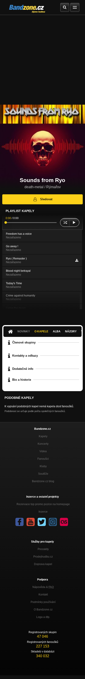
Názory (71, 331)
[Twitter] (42, 522)
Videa (43, 451)
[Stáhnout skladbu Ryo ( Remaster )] (76, 260)
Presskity (43, 549)
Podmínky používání (43, 602)
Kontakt (43, 594)
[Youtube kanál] (31, 522)
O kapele (41, 331)
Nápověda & (43, 587)
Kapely (43, 436)
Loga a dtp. (43, 617)
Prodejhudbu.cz (43, 556)
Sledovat (46, 199)
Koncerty (43, 443)
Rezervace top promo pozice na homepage (43, 504)
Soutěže (43, 473)
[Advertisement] (42, 59)
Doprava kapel (43, 564)
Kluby (43, 466)
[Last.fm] (64, 522)
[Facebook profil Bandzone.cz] (19, 522)
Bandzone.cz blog (43, 481)
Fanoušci (43, 458)
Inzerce (43, 511)
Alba (57, 331)
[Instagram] (53, 522)
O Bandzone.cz (43, 609)
